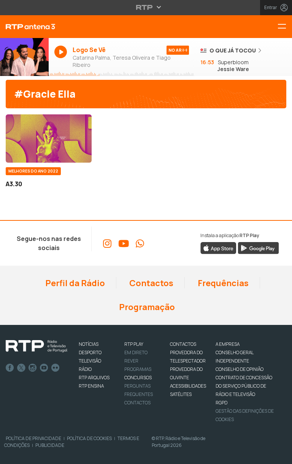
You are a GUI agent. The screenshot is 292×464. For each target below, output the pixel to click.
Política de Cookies (89, 438)
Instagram (33, 368)
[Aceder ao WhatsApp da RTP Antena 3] (140, 243)
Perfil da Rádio (74, 283)
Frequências (222, 283)
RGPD (221, 402)
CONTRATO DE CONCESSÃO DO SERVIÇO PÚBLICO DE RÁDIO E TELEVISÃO (244, 385)
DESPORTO (90, 352)
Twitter (21, 368)
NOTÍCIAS (88, 344)
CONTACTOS (183, 344)
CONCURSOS (138, 377)
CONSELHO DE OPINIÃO (239, 369)
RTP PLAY (133, 344)
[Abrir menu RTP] (146, 7)
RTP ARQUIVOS (94, 377)
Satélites (181, 394)
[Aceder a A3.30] (49, 138)
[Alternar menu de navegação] (285, 26)
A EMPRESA (228, 344)
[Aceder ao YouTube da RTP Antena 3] (123, 243)
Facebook (10, 368)
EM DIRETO (136, 352)
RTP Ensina (91, 386)
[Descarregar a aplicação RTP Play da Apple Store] (218, 248)
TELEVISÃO (90, 361)
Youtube (44, 368)
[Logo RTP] (36, 346)
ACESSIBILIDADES (188, 386)
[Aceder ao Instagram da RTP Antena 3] (107, 243)
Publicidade (49, 445)
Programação (146, 307)
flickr (55, 368)
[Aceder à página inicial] (24, 26)
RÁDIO (85, 369)
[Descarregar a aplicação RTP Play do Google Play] (258, 248)
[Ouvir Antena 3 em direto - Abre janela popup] (24, 57)
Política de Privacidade (33, 438)
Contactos (150, 283)
